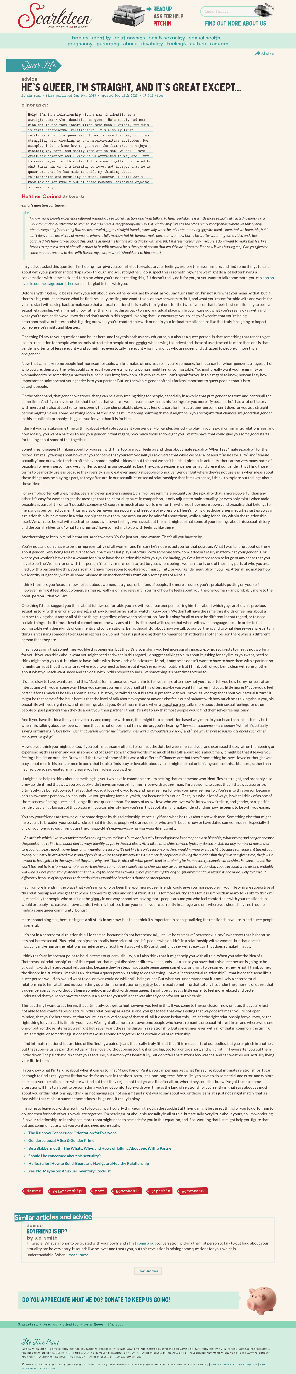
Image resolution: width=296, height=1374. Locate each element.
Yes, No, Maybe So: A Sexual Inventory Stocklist (69, 1171)
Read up (162, 9)
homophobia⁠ (193, 838)
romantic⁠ (99, 218)
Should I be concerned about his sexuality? (64, 1156)
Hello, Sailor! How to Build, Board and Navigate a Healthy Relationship (88, 1163)
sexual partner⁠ (174, 704)
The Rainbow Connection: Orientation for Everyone (72, 1133)
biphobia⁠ (214, 838)
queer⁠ (193, 337)
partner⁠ (55, 272)
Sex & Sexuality (167, 37)
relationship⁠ (163, 224)
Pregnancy (80, 43)
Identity (101, 37)
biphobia (160, 1190)
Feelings (176, 43)
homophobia (128, 1190)
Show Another (148, 1271)
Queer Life (38, 65)
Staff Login (48, 1368)
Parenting (108, 43)
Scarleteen (27, 1324)
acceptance (193, 1190)
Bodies (80, 37)
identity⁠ (146, 984)
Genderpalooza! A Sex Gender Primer (62, 1140)
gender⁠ (142, 342)
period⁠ (179, 428)
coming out (146, 1243)
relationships (67, 1190)
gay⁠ (158, 611)
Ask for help (168, 16)
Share (268, 53)
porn (99, 1191)
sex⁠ (203, 229)
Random (219, 43)
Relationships (130, 37)
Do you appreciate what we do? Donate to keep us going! (96, 1299)
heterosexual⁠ (53, 935)
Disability (152, 43)
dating (34, 1191)
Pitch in (162, 23)
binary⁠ (96, 898)
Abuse (130, 43)
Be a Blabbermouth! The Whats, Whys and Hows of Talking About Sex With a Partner (100, 1148)
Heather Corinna (42, 196)
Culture (198, 43)
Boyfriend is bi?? (47, 1231)
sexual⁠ (115, 218)
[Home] (55, 16)
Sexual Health (204, 37)
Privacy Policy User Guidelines (234, 1364)
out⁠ (108, 229)
